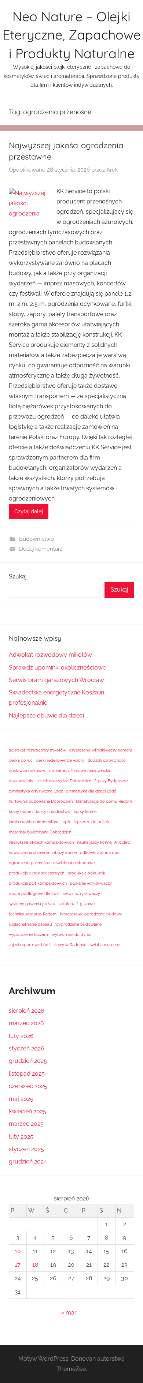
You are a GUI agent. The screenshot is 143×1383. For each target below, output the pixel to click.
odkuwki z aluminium (100, 852)
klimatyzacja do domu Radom (104, 801)
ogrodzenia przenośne (29, 863)
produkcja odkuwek (86, 873)
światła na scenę (105, 944)
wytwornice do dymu (72, 934)
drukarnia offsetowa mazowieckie (80, 770)
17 (18, 1264)
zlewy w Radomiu (70, 944)
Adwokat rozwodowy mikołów (50, 654)
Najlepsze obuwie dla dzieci (46, 715)
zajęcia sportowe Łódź (29, 944)
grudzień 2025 (28, 1060)
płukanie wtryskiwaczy (91, 883)
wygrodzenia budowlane (78, 924)
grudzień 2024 (28, 1161)
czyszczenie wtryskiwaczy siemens (100, 750)
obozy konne (64, 852)
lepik (66, 822)
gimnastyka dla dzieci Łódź (91, 791)
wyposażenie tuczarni (28, 934)
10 (18, 1251)
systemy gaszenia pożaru (32, 904)
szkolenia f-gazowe (77, 904)
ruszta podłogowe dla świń (34, 893)
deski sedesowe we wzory (60, 760)
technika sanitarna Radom (32, 914)
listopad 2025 (27, 1073)
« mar (69, 1312)
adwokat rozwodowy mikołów (37, 750)
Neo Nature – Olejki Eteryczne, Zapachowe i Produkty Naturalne (72, 34)
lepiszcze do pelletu (92, 822)
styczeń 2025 (26, 1149)
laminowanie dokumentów (33, 822)
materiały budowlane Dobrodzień (40, 832)
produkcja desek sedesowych (36, 873)
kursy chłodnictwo (53, 811)
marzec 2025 (26, 1123)
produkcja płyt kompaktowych (38, 883)
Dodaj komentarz (40, 549)
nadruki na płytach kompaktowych (41, 842)
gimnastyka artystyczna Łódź (36, 791)
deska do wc (21, 760)
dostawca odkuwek (27, 770)
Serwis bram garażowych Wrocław (56, 679)
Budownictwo (36, 539)
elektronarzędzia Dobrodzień (64, 781)
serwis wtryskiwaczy (81, 893)
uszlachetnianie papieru (30, 924)
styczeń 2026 (26, 1048)
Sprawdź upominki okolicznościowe (57, 667)
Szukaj (18, 576)
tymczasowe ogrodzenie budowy (91, 914)
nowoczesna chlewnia (29, 852)
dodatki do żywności (107, 760)
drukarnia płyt (22, 781)
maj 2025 (21, 1098)
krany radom (21, 811)
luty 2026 (21, 1035)
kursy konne (85, 811)
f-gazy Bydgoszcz (111, 781)
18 (35, 1264)
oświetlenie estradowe (74, 863)
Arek (112, 169)
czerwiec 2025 (28, 1086)
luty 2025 (21, 1136)
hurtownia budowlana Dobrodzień (41, 801)
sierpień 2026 (26, 1010)
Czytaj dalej (28, 511)
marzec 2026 (26, 1023)
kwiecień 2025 (27, 1111)
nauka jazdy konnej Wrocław (104, 842)
